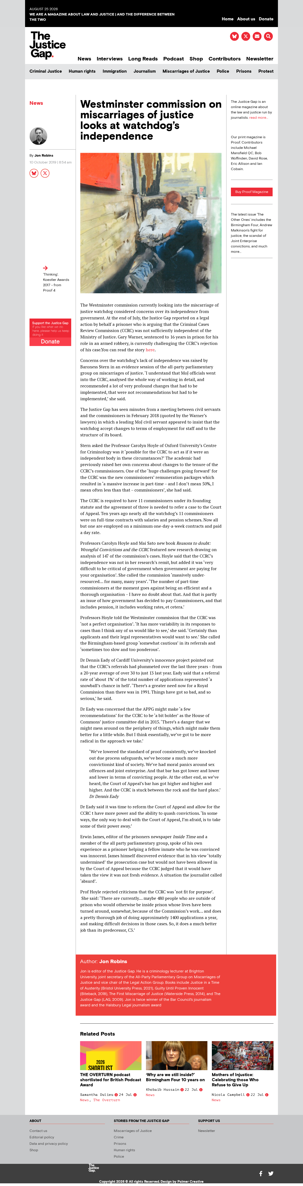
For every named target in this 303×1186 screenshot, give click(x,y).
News (84, 58)
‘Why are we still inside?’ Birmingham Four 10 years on (175, 1077)
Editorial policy (42, 1137)
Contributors (225, 58)
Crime (119, 1137)
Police (223, 71)
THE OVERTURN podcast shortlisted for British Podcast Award (110, 1080)
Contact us (38, 1131)
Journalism (145, 71)
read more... (258, 117)
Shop (196, 58)
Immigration (115, 71)
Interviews (110, 58)
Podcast (173, 58)
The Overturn (106, 1100)
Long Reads (143, 58)
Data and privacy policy (49, 1143)
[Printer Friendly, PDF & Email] (83, 946)
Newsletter (259, 58)
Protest (265, 71)
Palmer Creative (190, 1182)
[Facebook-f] (260, 1173)
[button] (268, 36)
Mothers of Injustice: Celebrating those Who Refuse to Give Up (235, 1080)
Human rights (82, 71)
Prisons (244, 71)
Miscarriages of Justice (186, 71)
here (150, 349)
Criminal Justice (46, 71)
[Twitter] (270, 1173)
